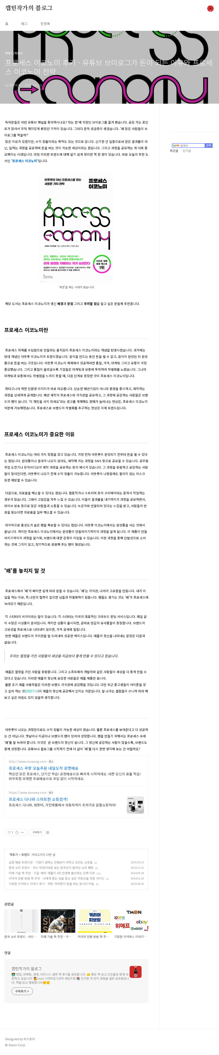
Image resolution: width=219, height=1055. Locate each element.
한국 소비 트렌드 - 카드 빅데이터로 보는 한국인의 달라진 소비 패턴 (51, 867)
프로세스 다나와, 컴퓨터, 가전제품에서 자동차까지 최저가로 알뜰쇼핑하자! (62, 804)
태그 (24, 23)
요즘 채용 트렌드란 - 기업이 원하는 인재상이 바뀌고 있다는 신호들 (51, 862)
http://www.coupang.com (27, 761)
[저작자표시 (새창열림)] (47, 832)
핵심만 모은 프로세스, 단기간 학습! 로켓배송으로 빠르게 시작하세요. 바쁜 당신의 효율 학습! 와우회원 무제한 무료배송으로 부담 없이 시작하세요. (75, 776)
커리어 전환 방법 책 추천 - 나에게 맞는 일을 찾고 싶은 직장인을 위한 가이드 (56, 878)
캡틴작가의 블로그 (29, 8)
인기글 (187, 150)
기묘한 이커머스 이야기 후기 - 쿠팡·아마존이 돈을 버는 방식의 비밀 (51, 884)
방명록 (45, 23)
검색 (200, 8)
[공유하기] (17, 832)
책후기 (14, 854)
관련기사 (32, 691)
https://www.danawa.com (27, 792)
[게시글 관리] (22, 832)
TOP (210, 1040)
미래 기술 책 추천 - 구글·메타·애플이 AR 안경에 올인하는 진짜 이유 (52, 873)
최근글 (174, 150)
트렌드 (25, 854)
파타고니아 (12, 388)
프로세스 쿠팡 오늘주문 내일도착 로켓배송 (43, 768)
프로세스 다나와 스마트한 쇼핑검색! (38, 799)
